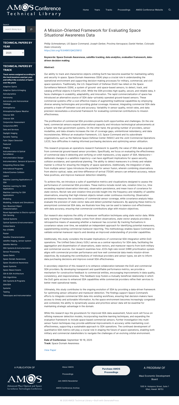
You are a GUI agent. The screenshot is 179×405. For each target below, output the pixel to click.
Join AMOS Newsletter (68, 381)
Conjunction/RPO (10, 126)
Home (86, 9)
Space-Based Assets (12, 270)
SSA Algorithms (10, 277)
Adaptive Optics (10, 86)
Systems (6, 288)
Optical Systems (10, 219)
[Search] (31, 29)
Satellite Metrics (10, 244)
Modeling (7, 199)
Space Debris (9, 255)
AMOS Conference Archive (68, 388)
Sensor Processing (11, 252)
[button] (169, 10)
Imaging (6, 148)
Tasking (6, 292)
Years (97, 9)
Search (6, 24)
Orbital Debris (9, 226)
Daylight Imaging (10, 133)
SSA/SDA (7, 284)
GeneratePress (111, 400)
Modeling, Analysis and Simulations (18, 202)
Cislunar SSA (8, 118)
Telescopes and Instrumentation (17, 295)
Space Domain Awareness (14, 259)
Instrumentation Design (13, 158)
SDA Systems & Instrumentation (17, 248)
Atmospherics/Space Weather (16, 111)
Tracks (109, 9)
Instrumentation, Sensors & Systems (19, 161)
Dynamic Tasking (10, 137)
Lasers (6, 176)
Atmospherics (9, 107)
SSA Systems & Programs (14, 281)
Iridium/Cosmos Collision (13, 172)
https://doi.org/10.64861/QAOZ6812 (63, 50)
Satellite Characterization (14, 237)
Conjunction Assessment (14, 122)
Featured (7, 144)
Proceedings (124, 9)
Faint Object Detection (13, 140)
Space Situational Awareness (15, 262)
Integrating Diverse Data (13, 165)
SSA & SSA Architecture (13, 273)
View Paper (50, 350)
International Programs (13, 168)
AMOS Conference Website (149, 9)
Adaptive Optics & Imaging (14, 90)
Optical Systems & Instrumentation (18, 222)
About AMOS (68, 367)
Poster (6, 233)
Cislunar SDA (8, 115)
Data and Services (11, 129)
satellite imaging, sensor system (17, 241)
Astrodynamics (9, 94)
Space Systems (9, 266)
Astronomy (8, 97)
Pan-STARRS (8, 230)
